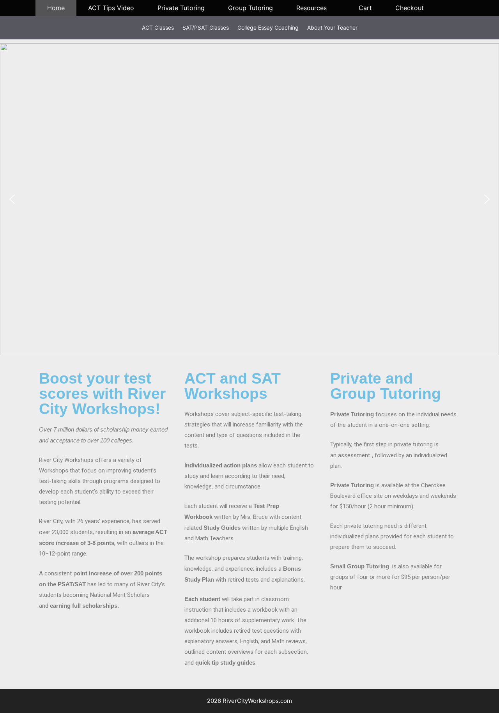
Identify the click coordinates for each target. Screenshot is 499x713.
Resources (311, 8)
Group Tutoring (250, 8)
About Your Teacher (332, 27)
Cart (365, 8)
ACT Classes (158, 27)
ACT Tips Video (111, 8)
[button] (12, 199)
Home (56, 8)
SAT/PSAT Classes (205, 27)
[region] (249, 199)
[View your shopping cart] (449, 8)
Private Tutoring (181, 8)
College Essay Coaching (268, 27)
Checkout (409, 8)
